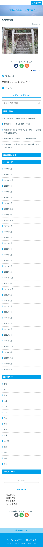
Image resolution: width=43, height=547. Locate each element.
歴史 (5, 447)
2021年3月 (8, 329)
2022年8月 (8, 232)
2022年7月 (8, 237)
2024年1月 (8, 174)
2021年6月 (8, 312)
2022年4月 (8, 255)
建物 (5, 435)
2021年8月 (8, 301)
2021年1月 (8, 341)
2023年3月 (8, 192)
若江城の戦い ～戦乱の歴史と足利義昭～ (20, 118)
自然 (5, 464)
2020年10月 (8, 358)
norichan (21, 489)
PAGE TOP (22, 530)
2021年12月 (8, 278)
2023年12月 (8, 180)
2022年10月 (8, 220)
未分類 (6, 441)
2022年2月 (8, 266)
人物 (5, 401)
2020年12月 (8, 346)
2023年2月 (8, 197)
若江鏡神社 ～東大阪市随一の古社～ (18, 124)
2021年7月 (8, 306)
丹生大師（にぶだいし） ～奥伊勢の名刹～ (21, 139)
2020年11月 (8, 352)
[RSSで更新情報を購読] (27, 66)
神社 (5, 452)
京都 (5, 395)
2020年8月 (8, 369)
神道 (5, 458)
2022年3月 (8, 260)
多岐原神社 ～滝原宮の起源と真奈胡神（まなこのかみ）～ (22, 145)
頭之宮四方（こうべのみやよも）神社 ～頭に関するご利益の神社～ (22, 131)
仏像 (5, 407)
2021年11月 (8, 283)
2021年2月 (8, 335)
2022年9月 (8, 226)
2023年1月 (8, 203)
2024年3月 (8, 169)
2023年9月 (8, 186)
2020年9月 (8, 364)
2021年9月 (8, 295)
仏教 (5, 412)
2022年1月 (8, 272)
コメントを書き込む (21, 95)
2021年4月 (8, 323)
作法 (5, 418)
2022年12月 (8, 209)
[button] (39, 103)
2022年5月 (8, 249)
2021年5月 (8, 318)
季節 (5, 424)
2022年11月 (8, 215)
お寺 (5, 384)
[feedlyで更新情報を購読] (21, 66)
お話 (5, 389)
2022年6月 (8, 243)
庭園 (5, 430)
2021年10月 (8, 289)
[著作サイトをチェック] (16, 66)
